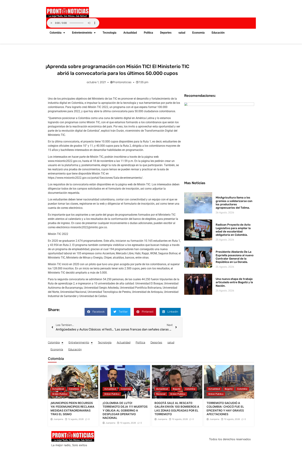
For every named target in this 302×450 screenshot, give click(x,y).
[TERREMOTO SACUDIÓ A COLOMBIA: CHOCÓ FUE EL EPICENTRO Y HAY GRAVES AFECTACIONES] (229, 382)
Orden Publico (59, 394)
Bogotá (177, 389)
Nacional (161, 394)
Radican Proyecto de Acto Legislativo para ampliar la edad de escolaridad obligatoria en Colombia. (233, 229)
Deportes (165, 32)
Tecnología (109, 32)
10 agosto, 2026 (128, 423)
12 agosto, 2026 (76, 419)
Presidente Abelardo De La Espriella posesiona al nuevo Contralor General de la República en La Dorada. (234, 257)
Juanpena (58, 419)
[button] (96, 312)
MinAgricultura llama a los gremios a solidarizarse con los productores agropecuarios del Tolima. (234, 202)
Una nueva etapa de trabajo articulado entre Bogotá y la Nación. (234, 282)
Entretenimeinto (82, 32)
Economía (198, 32)
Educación (218, 32)
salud (181, 32)
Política (148, 32)
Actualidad (130, 32)
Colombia (56, 32)
